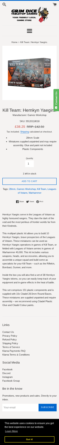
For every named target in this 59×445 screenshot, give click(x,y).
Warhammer (35, 192)
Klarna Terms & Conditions (16, 354)
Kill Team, (42, 189)
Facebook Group (11, 380)
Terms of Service (11, 347)
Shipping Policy (10, 343)
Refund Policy (9, 339)
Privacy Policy (9, 335)
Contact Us (8, 332)
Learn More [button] (11, 431)
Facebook (7, 369)
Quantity (29, 158)
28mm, (12, 189)
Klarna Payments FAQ (13, 351)
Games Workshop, (26, 189)
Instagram (7, 377)
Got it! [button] (29, 439)
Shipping (24, 131)
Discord (6, 373)
